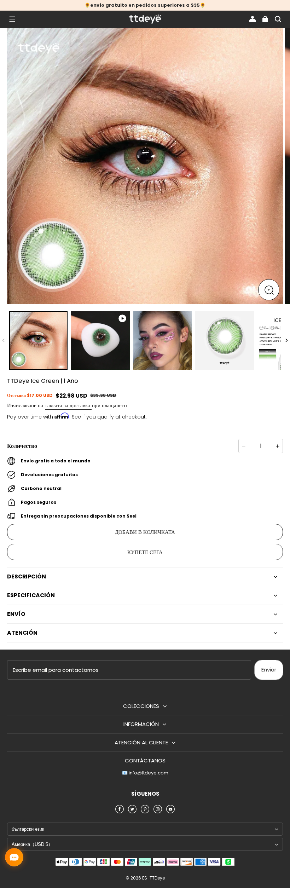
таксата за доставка (68, 405)
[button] (12, 19)
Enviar (268, 669)
